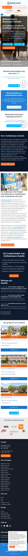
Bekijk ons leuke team (13, 107)
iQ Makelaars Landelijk (6, 504)
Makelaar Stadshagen (5, 477)
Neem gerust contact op (7, 245)
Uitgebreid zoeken (5, 64)
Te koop (2, 511)
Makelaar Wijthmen (5, 484)
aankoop (9, 153)
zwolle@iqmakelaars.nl (7, 451)
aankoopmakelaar (19, 227)
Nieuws (2, 497)
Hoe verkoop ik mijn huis (6, 518)
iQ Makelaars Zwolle (6, 200)
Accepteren (12, 546)
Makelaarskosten (4, 513)
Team (2, 500)
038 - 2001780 (7, 7)
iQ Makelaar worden (5, 502)
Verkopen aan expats (5, 514)
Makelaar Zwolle (4, 486)
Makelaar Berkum (5, 467)
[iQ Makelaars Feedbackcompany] (9, 10)
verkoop (3, 153)
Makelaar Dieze (4, 470)
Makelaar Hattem (4, 472)
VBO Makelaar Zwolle (5, 516)
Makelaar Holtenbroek (5, 474)
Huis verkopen (18, 44)
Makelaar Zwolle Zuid (5, 488)
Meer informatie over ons (8, 164)
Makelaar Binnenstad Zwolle (7, 468)
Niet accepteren (19, 546)
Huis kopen (6, 44)
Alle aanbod (13, 413)
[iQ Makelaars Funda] (18, 10)
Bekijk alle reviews (6, 540)
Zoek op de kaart (17, 64)
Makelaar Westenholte (6, 483)
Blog (2, 499)
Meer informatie (14, 276)
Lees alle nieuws (6, 313)
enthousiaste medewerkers (14, 237)
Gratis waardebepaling (19, 7)
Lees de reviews (13, 85)
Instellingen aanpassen (13, 549)
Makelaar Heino (4, 476)
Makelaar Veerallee (5, 479)
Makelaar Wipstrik (5, 481)
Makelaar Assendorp (5, 465)
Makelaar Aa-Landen (5, 463)
